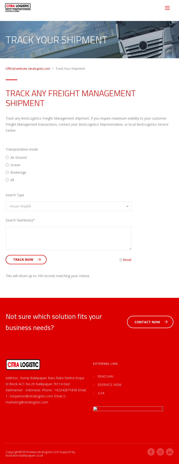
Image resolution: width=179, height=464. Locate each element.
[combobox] (68, 206)
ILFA (101, 393)
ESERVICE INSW (109, 384)
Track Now (23, 259)
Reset (126, 259)
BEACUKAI (106, 376)
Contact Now (147, 322)
